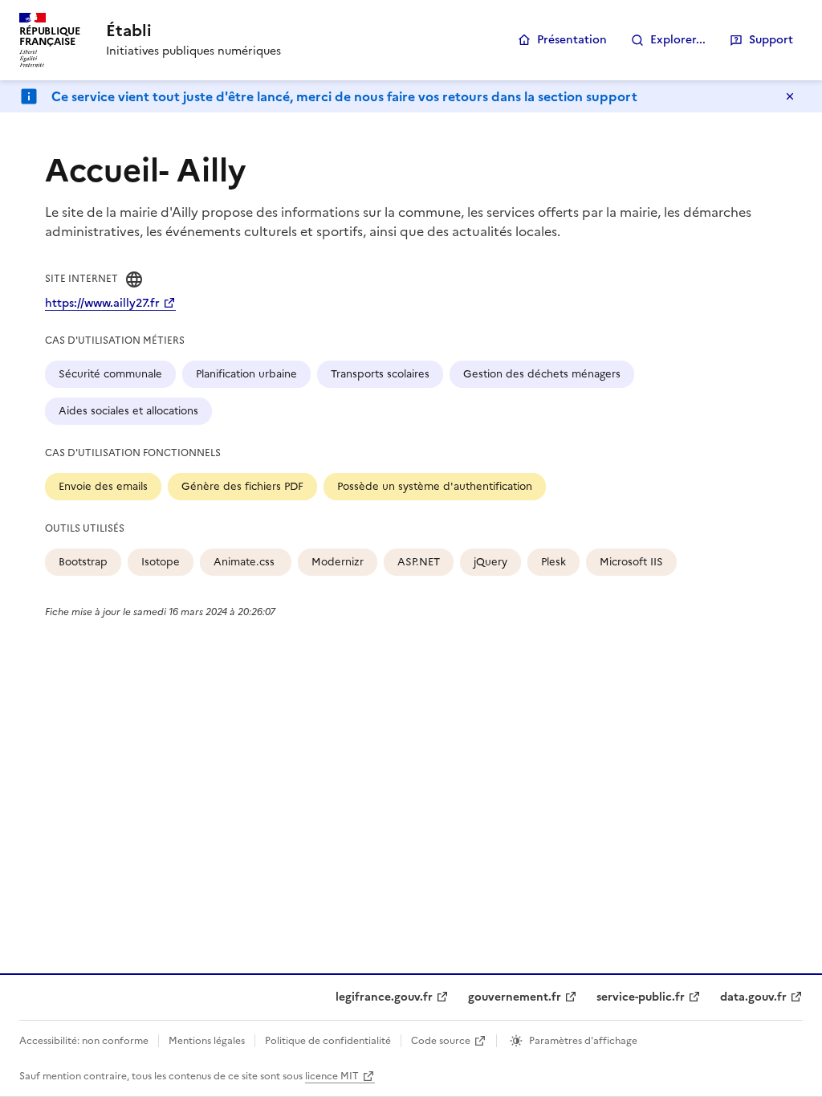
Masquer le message (790, 96)
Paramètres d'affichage (583, 1041)
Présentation (572, 39)
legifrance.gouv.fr (384, 997)
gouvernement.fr (514, 997)
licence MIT (332, 1076)
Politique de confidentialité (328, 1041)
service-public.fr (640, 997)
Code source (440, 1041)
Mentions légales (207, 1041)
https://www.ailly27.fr (102, 303)
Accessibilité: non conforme (84, 1041)
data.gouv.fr (753, 997)
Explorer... (678, 39)
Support (771, 39)
